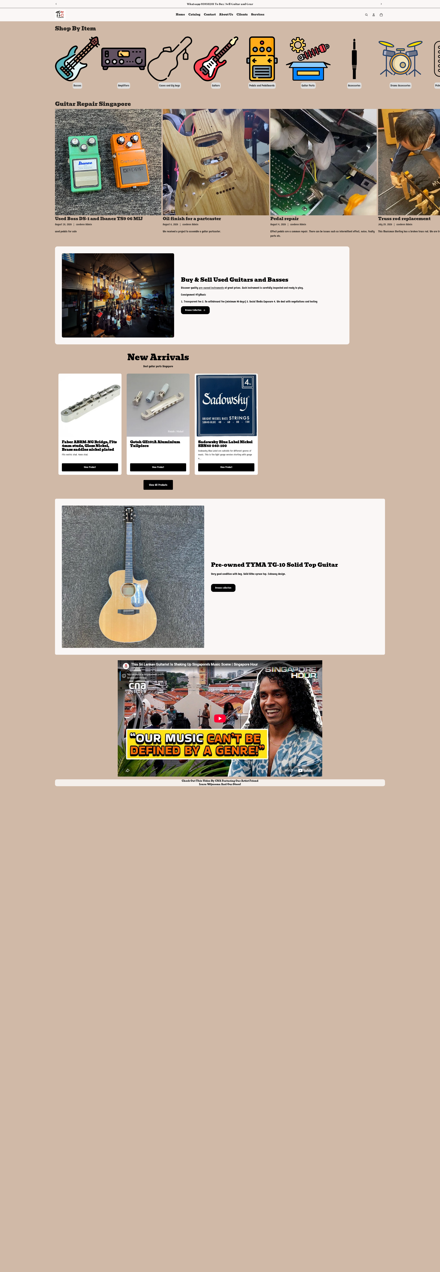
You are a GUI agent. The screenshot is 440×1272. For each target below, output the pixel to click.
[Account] (373, 15)
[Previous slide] (56, 4)
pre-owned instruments (211, 287)
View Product (90, 467)
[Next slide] (381, 4)
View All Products (158, 484)
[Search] (366, 15)
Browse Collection (193, 310)
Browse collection (223, 587)
